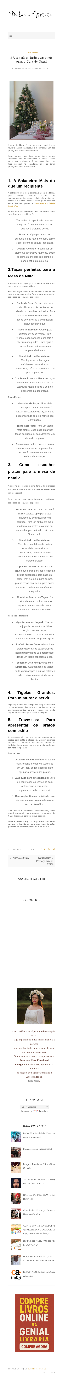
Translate (43, 1111)
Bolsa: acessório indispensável (37, 1149)
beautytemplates (37, 1369)
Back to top (46, 1373)
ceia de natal (31, 52)
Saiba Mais (33, 1080)
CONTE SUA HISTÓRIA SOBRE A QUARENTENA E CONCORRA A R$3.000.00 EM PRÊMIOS (40, 1229)
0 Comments (14, 849)
